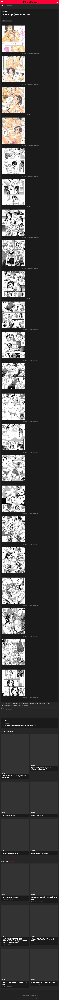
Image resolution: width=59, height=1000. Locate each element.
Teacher (25, 705)
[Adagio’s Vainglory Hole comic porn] (44, 965)
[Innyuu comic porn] (44, 798)
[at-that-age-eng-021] (14, 652)
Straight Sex (17, 705)
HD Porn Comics (29, 2)
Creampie (27, 703)
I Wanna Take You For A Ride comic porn (43, 940)
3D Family (4, 703)
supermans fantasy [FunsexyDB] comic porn (44, 898)
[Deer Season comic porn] (15, 879)
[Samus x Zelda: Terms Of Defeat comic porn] (15, 965)
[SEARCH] (57, 2)
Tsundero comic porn (9, 815)
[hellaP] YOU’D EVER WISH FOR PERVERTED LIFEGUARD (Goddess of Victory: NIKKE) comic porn (14, 940)
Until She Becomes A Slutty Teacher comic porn (14, 776)
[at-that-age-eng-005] (14, 161)
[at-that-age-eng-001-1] (14, 39)
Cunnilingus (41, 703)
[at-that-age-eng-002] (14, 69)
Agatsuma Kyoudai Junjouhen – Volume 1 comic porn (41, 768)
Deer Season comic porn (10, 897)
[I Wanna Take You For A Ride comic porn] (44, 921)
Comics (4, 773)
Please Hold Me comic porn (11, 853)
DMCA (23, 998)
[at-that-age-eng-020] (14, 621)
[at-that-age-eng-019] (14, 591)
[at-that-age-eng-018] (14, 560)
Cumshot (34, 703)
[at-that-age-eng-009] (14, 284)
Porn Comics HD (41, 998)
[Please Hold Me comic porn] (15, 835)
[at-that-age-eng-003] (14, 100)
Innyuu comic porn (37, 815)
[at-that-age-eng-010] (14, 315)
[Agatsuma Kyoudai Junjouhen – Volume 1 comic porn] (44, 750)
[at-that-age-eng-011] (14, 345)
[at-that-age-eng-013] (14, 407)
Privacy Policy (34, 998)
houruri (10, 21)
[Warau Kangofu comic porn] (44, 835)
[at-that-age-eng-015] (14, 468)
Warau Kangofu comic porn (40, 853)
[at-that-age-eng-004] (14, 131)
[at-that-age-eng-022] (14, 683)
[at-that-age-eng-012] (14, 376)
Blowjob (20, 703)
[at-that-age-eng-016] (14, 499)
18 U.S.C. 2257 (17, 998)
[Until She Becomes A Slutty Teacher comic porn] (15, 754)
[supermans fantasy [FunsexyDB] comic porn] (44, 879)
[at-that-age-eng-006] (14, 192)
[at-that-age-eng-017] (14, 529)
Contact (27, 998)
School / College (7, 705)
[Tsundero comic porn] (15, 798)
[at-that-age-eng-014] (14, 437)
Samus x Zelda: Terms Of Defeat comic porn (15, 983)
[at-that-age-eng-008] (14, 253)
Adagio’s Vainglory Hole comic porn (43, 982)
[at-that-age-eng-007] (14, 223)
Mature (49, 703)
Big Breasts (12, 703)
